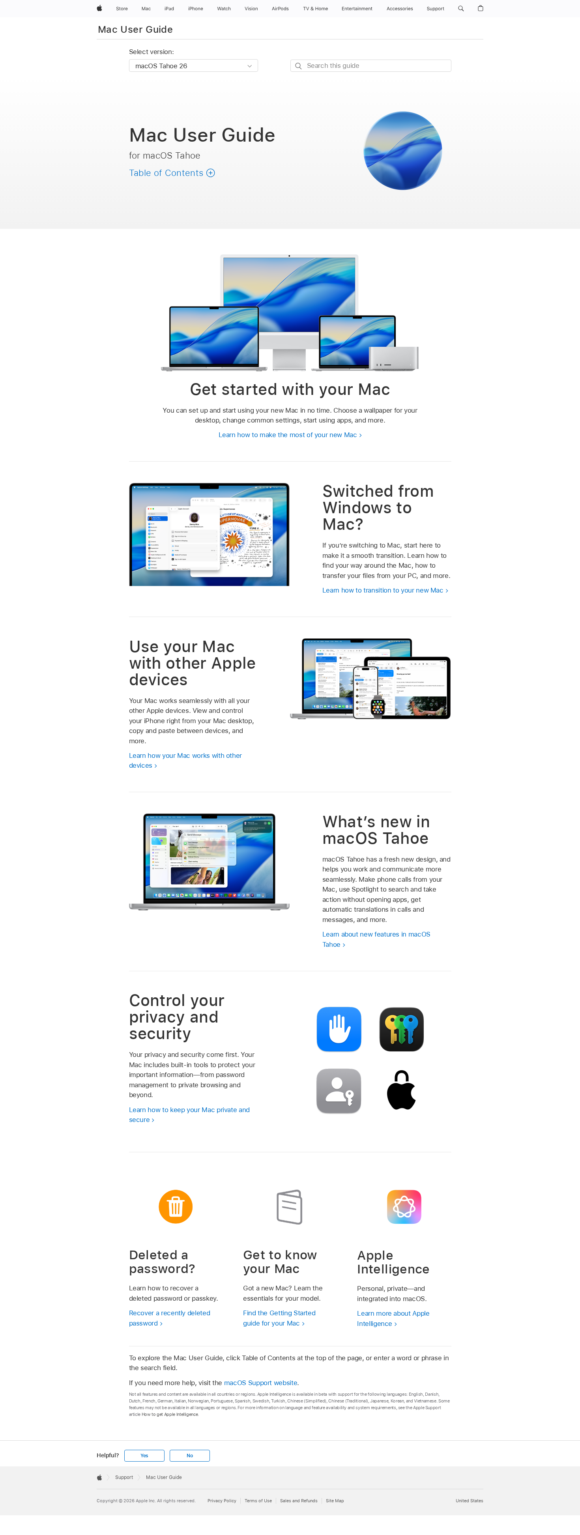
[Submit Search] (299, 66)
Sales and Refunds (299, 1500)
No (190, 1455)
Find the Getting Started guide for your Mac (279, 1318)
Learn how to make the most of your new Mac (288, 435)
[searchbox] (370, 66)
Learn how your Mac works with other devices (185, 761)
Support (124, 1477)
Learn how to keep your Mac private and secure (189, 1115)
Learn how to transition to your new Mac (382, 590)
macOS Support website (260, 1383)
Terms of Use (258, 1500)
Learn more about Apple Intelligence (393, 1318)
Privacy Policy (222, 1500)
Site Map (335, 1500)
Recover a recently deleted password (169, 1318)
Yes (144, 1455)
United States (469, 1500)
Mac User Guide (135, 29)
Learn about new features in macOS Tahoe (376, 939)
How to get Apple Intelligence (170, 1414)
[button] (461, 8)
